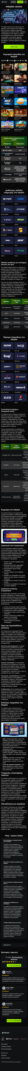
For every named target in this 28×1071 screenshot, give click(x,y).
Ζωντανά (11, 60)
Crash (17, 60)
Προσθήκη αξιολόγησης (14, 965)
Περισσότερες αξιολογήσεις (14, 1020)
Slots (23, 60)
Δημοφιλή (3, 60)
